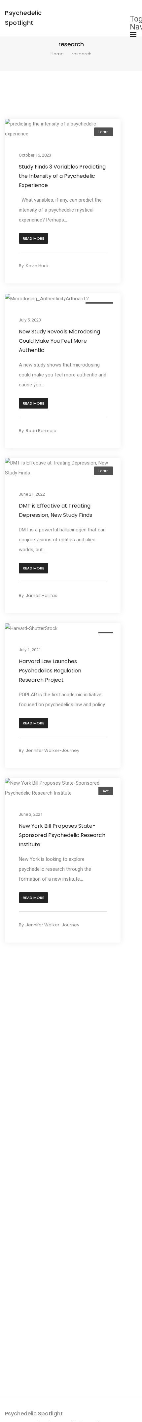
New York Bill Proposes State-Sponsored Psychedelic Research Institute (62, 835)
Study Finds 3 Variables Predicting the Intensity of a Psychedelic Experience (62, 176)
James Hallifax (41, 595)
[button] (33, 238)
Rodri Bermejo (41, 430)
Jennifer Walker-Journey (52, 750)
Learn (103, 131)
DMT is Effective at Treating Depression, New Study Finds (55, 510)
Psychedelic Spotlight (34, 1413)
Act (106, 791)
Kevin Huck (37, 266)
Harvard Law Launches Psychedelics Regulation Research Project (50, 671)
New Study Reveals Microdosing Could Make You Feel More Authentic (59, 340)
